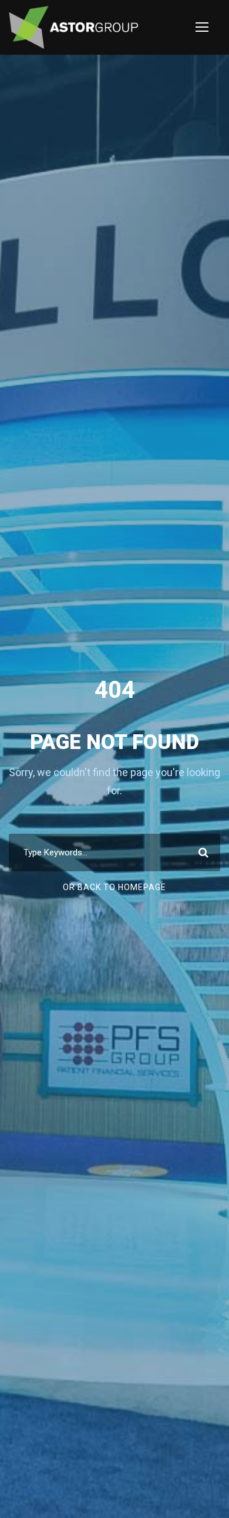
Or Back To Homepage (114, 887)
